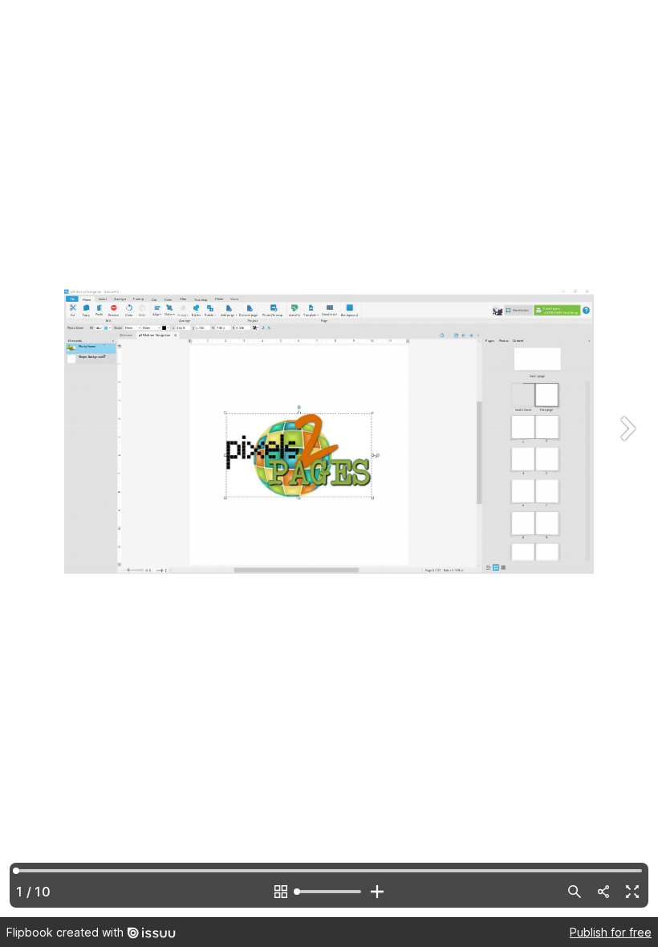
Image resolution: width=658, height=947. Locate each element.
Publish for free (611, 932)
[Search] (574, 891)
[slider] (329, 892)
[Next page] (626, 458)
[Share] (603, 891)
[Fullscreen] (632, 891)
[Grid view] (281, 891)
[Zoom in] (377, 891)
